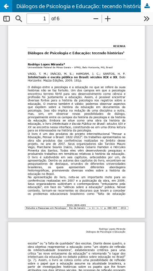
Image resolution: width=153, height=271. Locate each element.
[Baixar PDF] (147, 6)
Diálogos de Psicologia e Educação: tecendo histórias (80, 6)
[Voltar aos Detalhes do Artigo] (6, 6)
